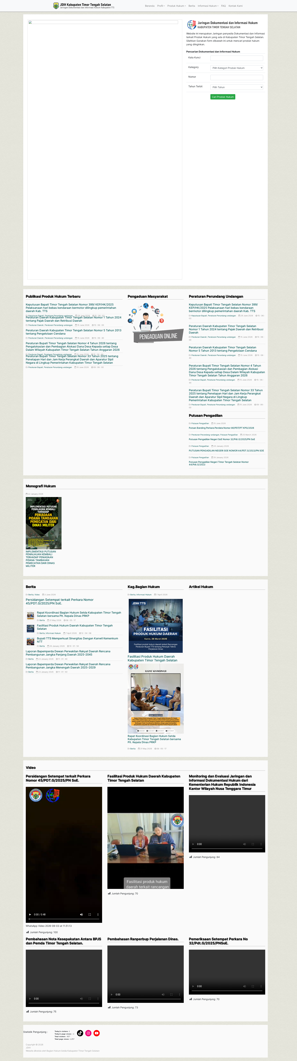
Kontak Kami (236, 5)
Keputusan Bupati (199, 143)
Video (37, 422)
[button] (38, 63)
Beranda (150, 5)
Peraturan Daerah (36, 153)
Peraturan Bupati (35, 195)
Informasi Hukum (207, 5)
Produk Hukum (175, 5)
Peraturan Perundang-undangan (59, 153)
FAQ (223, 5)
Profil (160, 5)
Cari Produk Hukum (223, 96)
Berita (192, 5)
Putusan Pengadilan (200, 251)
